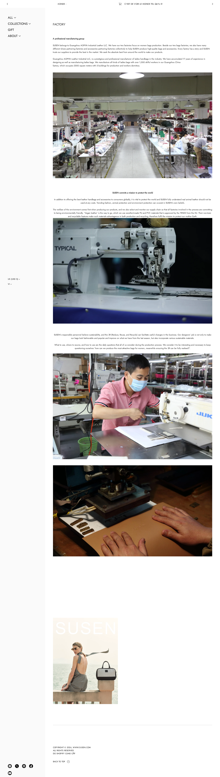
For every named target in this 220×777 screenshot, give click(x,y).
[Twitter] (16, 766)
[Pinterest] (24, 766)
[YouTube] (9, 773)
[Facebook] (31, 766)
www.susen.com (82, 747)
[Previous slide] (7, 4)
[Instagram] (9, 766)
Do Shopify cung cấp (64, 753)
